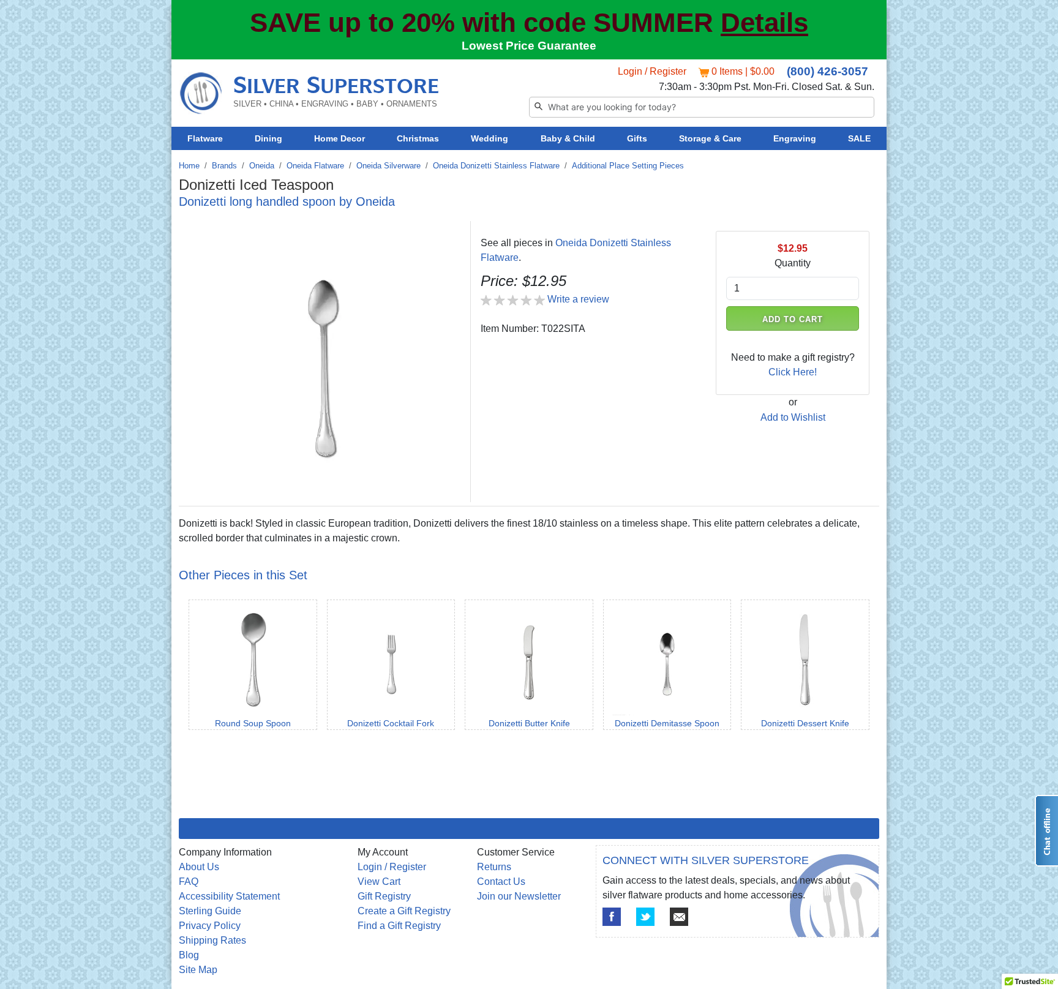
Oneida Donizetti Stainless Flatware (496, 165)
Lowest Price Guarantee (529, 45)
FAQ (188, 881)
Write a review (578, 299)
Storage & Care (710, 138)
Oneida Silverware (388, 165)
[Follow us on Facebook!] (611, 917)
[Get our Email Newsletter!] (679, 917)
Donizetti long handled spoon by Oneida (287, 201)
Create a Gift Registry (404, 911)
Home (189, 165)
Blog (189, 955)
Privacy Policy (210, 925)
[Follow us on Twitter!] (645, 917)
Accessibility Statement (229, 896)
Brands (224, 165)
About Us (199, 867)
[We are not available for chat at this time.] (1046, 831)
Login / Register (652, 71)
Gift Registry (384, 896)
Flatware (205, 138)
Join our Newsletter (519, 896)
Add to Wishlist (792, 417)
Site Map (198, 970)
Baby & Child (568, 138)
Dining (268, 138)
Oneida (261, 165)
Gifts (637, 138)
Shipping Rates (212, 940)
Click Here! (792, 372)
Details (764, 22)
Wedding (489, 138)
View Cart (379, 881)
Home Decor (339, 138)
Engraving (794, 138)
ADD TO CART (793, 319)
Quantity (793, 263)
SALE (859, 138)
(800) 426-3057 (827, 71)
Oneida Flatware (315, 165)
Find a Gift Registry (399, 925)
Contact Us (501, 881)
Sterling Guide (210, 911)
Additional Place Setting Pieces (628, 165)
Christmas (418, 138)
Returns (494, 867)
